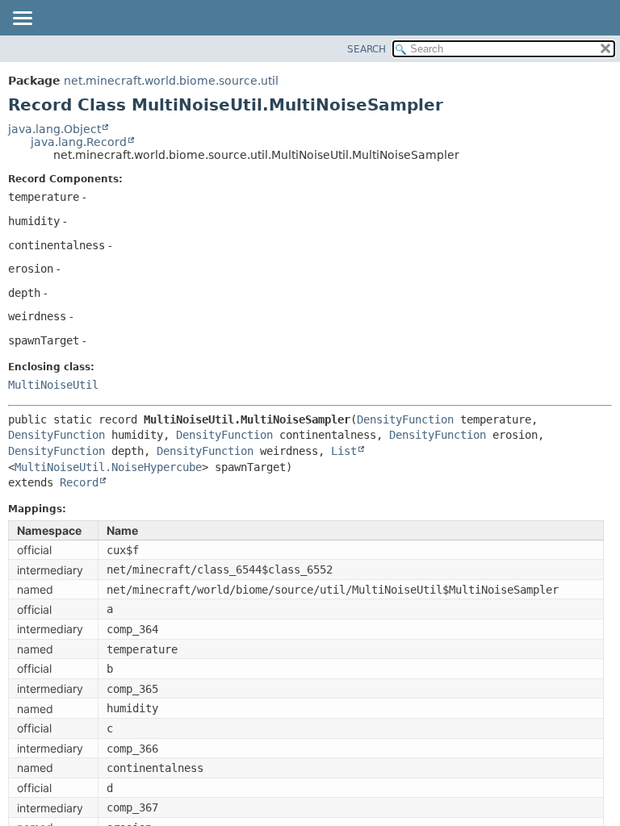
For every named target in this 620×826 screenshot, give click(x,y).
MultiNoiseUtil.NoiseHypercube (108, 467)
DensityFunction (405, 419)
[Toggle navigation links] (22, 19)
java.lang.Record (79, 142)
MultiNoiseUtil (53, 384)
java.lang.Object (54, 129)
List (344, 450)
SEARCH (366, 49)
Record (79, 482)
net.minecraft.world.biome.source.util (171, 80)
